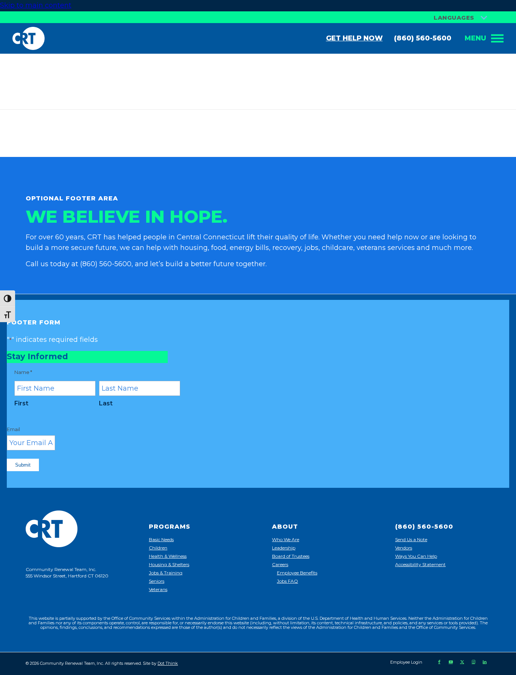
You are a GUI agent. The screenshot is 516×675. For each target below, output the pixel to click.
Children (158, 548)
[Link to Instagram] (473, 661)
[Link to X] (462, 661)
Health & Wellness (168, 556)
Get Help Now (354, 38)
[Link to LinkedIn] (484, 661)
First (21, 403)
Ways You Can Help (416, 556)
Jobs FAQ (287, 581)
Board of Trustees (290, 556)
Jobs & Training (165, 573)
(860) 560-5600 (422, 38)
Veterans (158, 589)
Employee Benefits (297, 573)
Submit (23, 465)
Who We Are (285, 539)
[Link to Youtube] (450, 661)
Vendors (403, 548)
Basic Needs (161, 539)
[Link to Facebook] (439, 661)
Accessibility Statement (420, 564)
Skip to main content (35, 5)
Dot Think (168, 663)
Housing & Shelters (169, 564)
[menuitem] (404, 662)
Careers (280, 564)
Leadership (283, 548)
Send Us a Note (411, 539)
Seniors (156, 581)
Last (106, 403)
